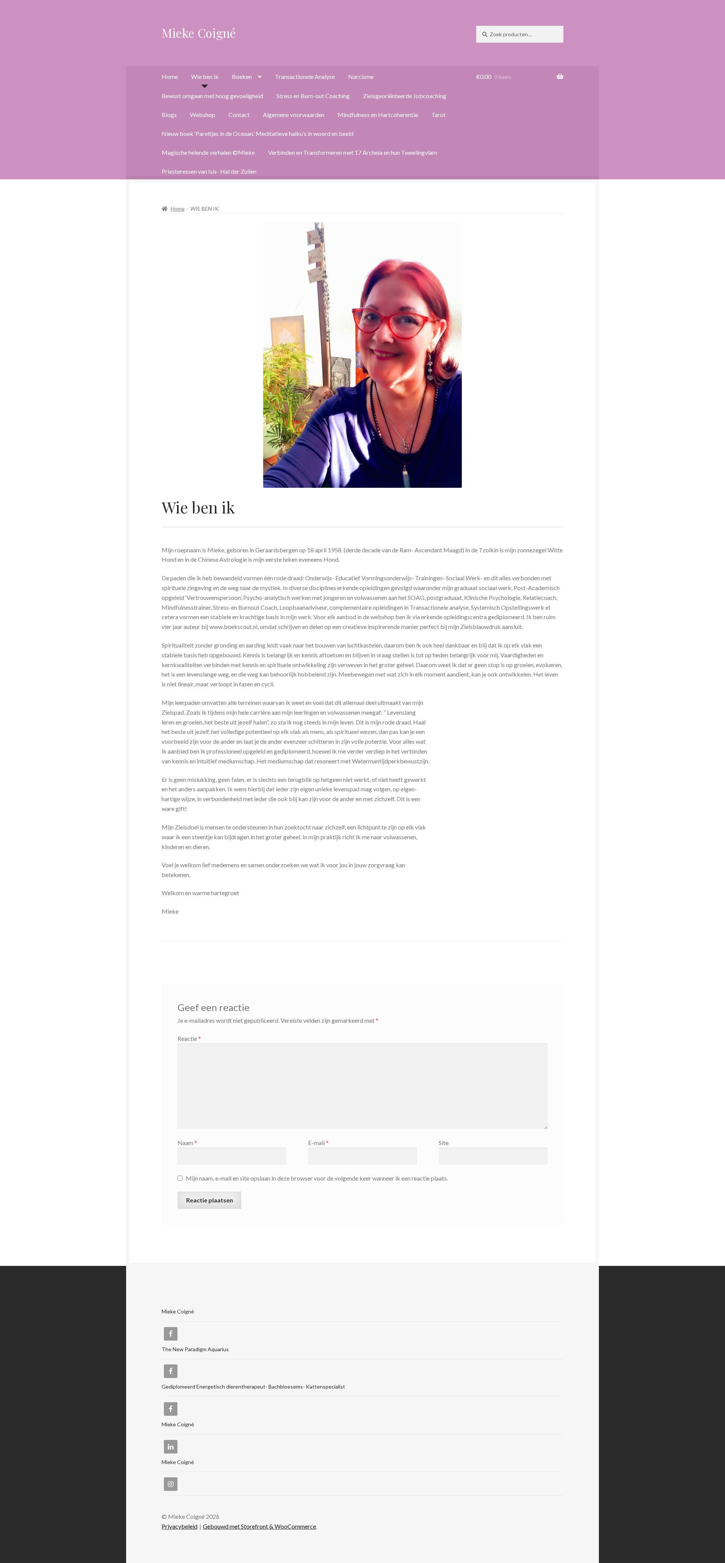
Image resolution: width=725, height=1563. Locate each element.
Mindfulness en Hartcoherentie (378, 114)
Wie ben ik (205, 76)
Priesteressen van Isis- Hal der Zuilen (209, 171)
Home (170, 76)
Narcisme (360, 76)
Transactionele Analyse (305, 76)
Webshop (202, 114)
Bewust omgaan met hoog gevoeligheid (212, 95)
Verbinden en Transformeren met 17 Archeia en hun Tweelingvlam (352, 152)
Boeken (242, 76)
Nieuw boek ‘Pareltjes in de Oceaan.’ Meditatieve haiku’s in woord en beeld (257, 133)
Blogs (169, 114)
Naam (187, 1142)
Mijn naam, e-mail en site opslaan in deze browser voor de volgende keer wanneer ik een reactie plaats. (317, 1178)
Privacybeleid (179, 1526)
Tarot (438, 114)
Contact (239, 114)
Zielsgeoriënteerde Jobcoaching (404, 95)
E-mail (318, 1142)
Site (444, 1142)
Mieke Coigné (199, 33)
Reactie (189, 1038)
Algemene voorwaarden (293, 114)
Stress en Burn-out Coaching (313, 95)
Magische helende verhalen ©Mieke (208, 152)
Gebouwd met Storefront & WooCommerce (259, 1526)
